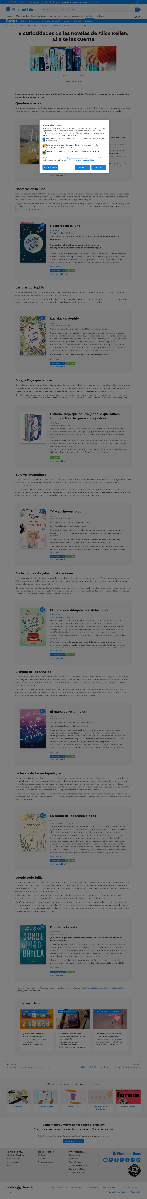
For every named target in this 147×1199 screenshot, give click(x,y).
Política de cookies (75, 158)
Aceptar (99, 167)
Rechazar (82, 167)
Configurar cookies (50, 167)
